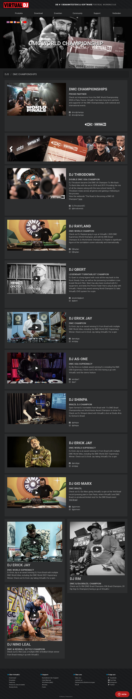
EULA (77, 685)
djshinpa (75, 423)
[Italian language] (21, 22)
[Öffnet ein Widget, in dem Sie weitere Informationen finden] (122, 694)
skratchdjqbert (78, 298)
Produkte (19, 13)
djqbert (75, 301)
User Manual (46, 680)
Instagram (113, 682)
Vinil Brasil (73, 500)
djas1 (74, 382)
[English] (8, 22)
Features (12, 682)
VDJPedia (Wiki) (47, 682)
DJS (7, 74)
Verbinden (116, 13)
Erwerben (58, 13)
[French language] (14, 22)
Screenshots (13, 687)
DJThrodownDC (78, 206)
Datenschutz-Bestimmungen (85, 682)
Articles (44, 685)
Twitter (112, 685)
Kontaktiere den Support (50, 678)
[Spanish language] (11, 22)
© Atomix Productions (66, 696)
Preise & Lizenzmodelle (17, 685)
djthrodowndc (77, 209)
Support (97, 13)
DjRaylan (75, 249)
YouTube (113, 680)
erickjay (75, 341)
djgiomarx (76, 507)
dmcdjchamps (78, 112)
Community (77, 13)
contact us (78, 680)
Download (38, 13)
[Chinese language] (25, 22)
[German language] (18, 22)
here (80, 199)
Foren (44, 687)
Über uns (78, 678)
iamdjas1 (75, 379)
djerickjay (76, 339)
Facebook (112, 678)
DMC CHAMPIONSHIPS (25, 74)
